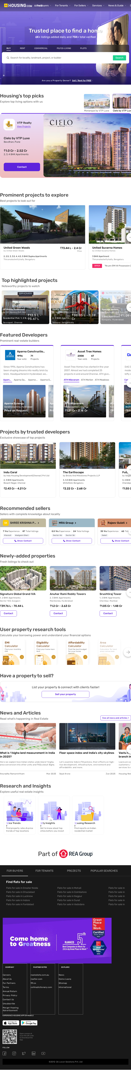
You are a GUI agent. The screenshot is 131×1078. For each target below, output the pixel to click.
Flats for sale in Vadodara (70, 904)
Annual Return (10, 991)
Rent (22, 48)
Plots (83, 48)
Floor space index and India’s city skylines (86, 752)
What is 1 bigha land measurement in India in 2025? (27, 754)
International (65, 987)
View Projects (24, 126)
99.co (33, 983)
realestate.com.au (40, 975)
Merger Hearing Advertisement (10, 1009)
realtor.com (36, 979)
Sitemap (63, 983)
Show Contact (24, 541)
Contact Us (8, 999)
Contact (22, 167)
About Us (7, 979)
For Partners (9, 983)
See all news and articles (115, 718)
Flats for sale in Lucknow (19, 896)
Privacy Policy (10, 995)
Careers (7, 975)
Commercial (41, 48)
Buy (8, 48)
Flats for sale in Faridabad (20, 904)
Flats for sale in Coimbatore (72, 892)
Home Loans (65, 979)
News (61, 975)
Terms (6, 987)
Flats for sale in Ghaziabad (20, 892)
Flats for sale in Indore (18, 900)
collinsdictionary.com (41, 987)
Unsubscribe (9, 1003)
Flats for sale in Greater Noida (22, 888)
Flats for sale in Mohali (69, 888)
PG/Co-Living (64, 48)
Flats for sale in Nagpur (69, 896)
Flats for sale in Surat (68, 900)
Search (119, 57)
